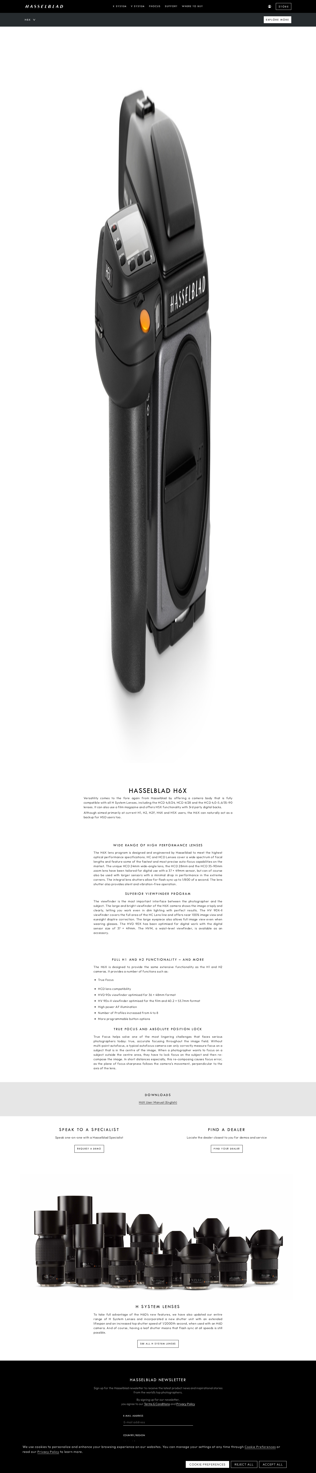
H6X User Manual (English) (158, 1102)
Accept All (273, 1464)
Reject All (244, 1464)
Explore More (277, 19)
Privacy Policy (185, 1404)
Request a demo (89, 1148)
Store (284, 6)
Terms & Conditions (157, 1404)
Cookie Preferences (260, 1447)
